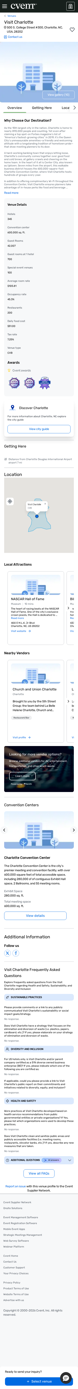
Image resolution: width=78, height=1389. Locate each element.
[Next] (74, 107)
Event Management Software (20, 1217)
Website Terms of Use (16, 1294)
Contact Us (9, 1261)
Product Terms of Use (16, 1288)
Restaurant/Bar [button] (21, 718)
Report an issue (15, 1186)
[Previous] (4, 830)
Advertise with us (13, 1300)
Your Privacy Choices (15, 1273)
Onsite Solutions (12, 1208)
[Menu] (4, 6)
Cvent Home (10, 1255)
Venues (11, 15)
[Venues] (70, 6)
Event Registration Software (20, 1223)
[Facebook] (15, 953)
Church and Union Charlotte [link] (35, 689)
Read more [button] (11, 193)
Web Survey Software (16, 1240)
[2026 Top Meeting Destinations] (14, 383)
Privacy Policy (11, 1282)
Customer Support (14, 1267)
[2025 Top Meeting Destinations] (29, 383)
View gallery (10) (58, 95)
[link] (36, 673)
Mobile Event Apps (14, 1229)
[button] (39, 515)
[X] (7, 953)
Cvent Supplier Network (17, 1202)
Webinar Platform (13, 1246)
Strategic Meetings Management (22, 1234)
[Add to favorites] (72, 29)
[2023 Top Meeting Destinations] (44, 383)
